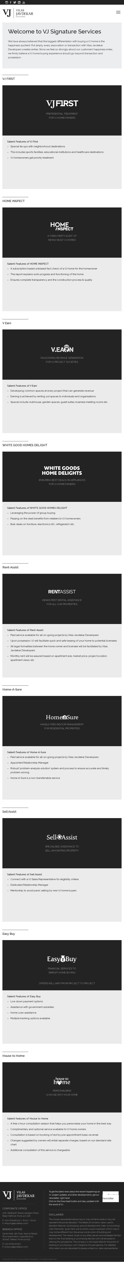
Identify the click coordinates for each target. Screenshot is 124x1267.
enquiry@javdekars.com (16, 1223)
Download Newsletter (111, 1197)
